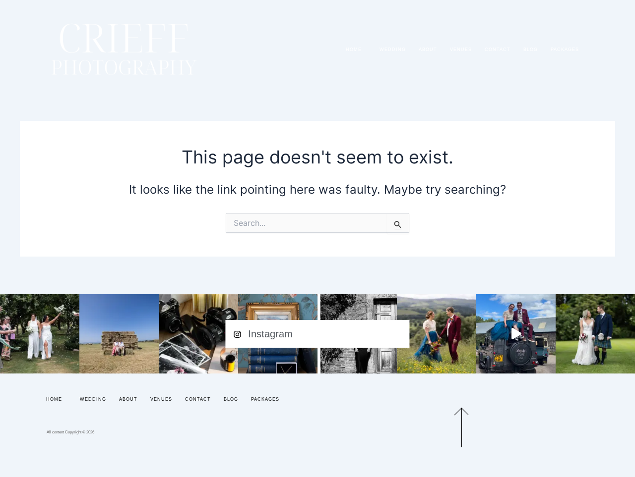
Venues (461, 49)
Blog (530, 49)
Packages (565, 49)
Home (354, 49)
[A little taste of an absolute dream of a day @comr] (516, 333)
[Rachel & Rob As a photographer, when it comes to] (436, 333)
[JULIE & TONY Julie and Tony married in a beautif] (595, 333)
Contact (497, 49)
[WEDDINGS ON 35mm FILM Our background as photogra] (198, 333)
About (428, 49)
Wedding (393, 49)
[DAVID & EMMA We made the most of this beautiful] (119, 333)
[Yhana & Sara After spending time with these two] (39, 333)
